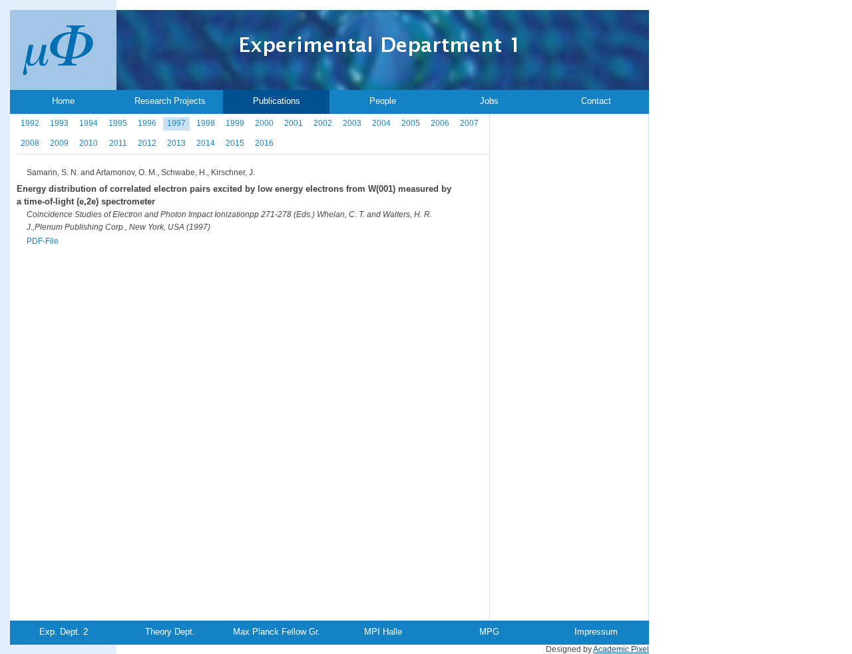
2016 (264, 143)
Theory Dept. (170, 632)
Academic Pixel (621, 649)
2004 (381, 123)
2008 (30, 143)
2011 (118, 143)
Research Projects (170, 101)
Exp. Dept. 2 (63, 632)
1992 (30, 123)
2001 (293, 123)
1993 (59, 123)
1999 (235, 123)
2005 (410, 123)
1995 (117, 123)
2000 (264, 123)
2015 (235, 143)
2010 (88, 143)
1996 (147, 123)
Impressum (596, 632)
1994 (88, 123)
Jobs (489, 101)
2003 (352, 123)
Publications (276, 101)
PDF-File (43, 241)
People (382, 101)
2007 (469, 123)
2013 (176, 143)
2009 (59, 143)
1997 (176, 123)
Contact (596, 101)
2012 (147, 143)
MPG (489, 632)
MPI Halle (383, 632)
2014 (205, 143)
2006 (440, 123)
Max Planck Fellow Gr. (276, 632)
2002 (323, 123)
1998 (205, 123)
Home (63, 101)
